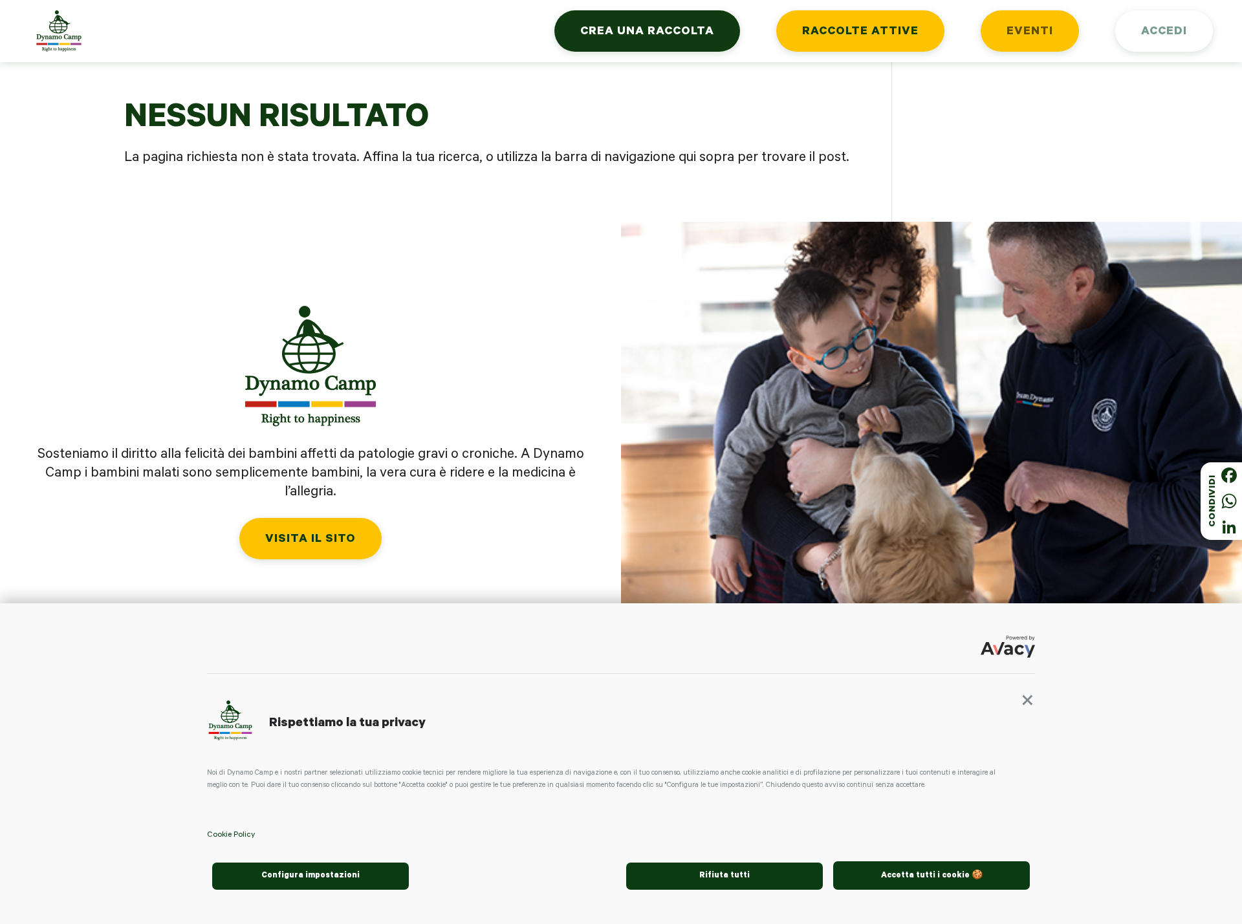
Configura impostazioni (310, 876)
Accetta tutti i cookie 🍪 (932, 876)
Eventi (1030, 32)
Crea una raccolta (647, 32)
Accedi (1164, 32)
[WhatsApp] (1229, 501)
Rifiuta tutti (724, 876)
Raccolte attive (860, 32)
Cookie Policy (231, 835)
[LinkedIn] (1229, 527)
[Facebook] (1229, 475)
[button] (1027, 705)
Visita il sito (310, 539)
